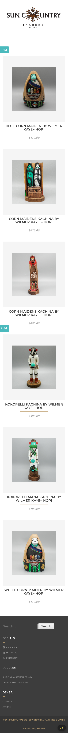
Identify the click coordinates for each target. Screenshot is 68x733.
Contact (7, 701)
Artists (7, 707)
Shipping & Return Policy (17, 677)
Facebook (12, 647)
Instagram (12, 653)
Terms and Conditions (15, 682)
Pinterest (11, 658)
